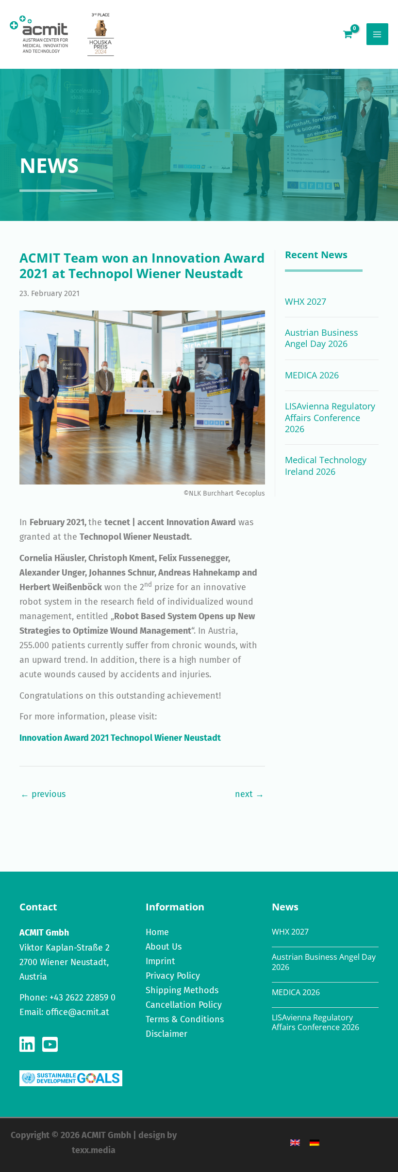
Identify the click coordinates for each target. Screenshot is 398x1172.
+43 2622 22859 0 (83, 997)
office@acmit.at (77, 1012)
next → (249, 794)
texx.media (94, 1150)
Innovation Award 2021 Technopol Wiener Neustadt (120, 738)
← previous (43, 794)
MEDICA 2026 (312, 375)
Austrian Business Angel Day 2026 (321, 338)
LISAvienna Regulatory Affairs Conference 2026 (330, 417)
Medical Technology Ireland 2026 (325, 465)
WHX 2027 (305, 301)
